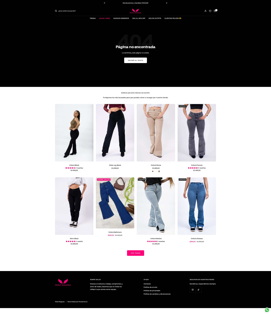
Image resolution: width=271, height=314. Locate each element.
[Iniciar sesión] (205, 11)
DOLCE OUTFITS (155, 18)
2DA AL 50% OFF (138, 18)
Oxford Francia (197, 165)
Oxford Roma (156, 165)
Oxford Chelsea (197, 238)
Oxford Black (74, 165)
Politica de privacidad (152, 291)
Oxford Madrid (155, 238)
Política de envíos (150, 287)
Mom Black (74, 238)
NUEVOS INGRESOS (121, 18)
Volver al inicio (135, 60)
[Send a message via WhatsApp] (267, 310)
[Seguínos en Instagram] (193, 290)
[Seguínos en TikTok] (198, 290)
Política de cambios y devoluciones (157, 294)
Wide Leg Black (115, 165)
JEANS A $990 (104, 18)
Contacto (147, 284)
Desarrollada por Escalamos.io (77, 301)
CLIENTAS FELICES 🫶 (173, 18)
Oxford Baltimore (115, 232)
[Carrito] (215, 11)
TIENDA (93, 18)
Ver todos (135, 253)
